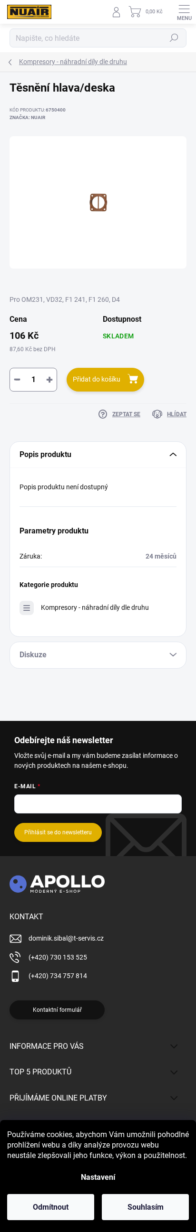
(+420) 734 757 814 (58, 976)
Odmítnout (51, 1207)
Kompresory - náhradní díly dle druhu (95, 607)
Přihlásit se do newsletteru (58, 832)
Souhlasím (145, 1207)
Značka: (27, 117)
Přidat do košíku (96, 379)
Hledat (174, 38)
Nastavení (98, 1177)
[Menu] (184, 12)
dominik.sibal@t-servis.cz (66, 938)
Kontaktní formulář (57, 1010)
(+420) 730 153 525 (58, 957)
